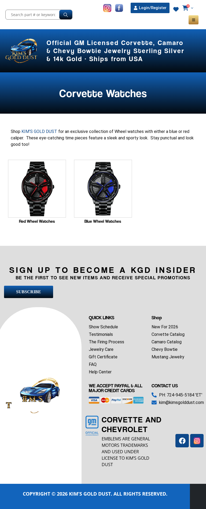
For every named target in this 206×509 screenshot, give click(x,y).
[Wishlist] (176, 9)
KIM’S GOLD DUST (39, 131)
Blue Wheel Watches (102, 221)
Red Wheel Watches (37, 221)
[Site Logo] (22, 51)
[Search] (65, 14)
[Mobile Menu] (193, 19)
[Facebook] (182, 440)
